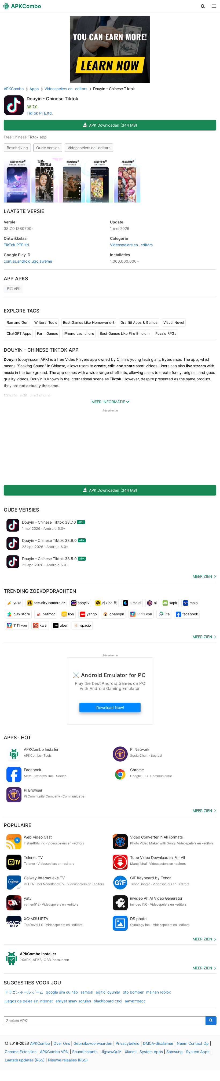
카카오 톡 (109, 603)
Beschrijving (17, 147)
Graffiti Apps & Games (138, 322)
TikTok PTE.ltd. (40, 113)
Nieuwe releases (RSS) (68, 1060)
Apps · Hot (17, 737)
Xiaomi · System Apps (144, 1051)
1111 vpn (20, 625)
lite (167, 614)
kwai (43, 625)
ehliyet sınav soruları (73, 1001)
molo (194, 603)
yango (92, 614)
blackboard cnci (108, 1001)
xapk (173, 603)
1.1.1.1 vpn (144, 614)
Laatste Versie (24, 211)
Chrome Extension (20, 1051)
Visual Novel (173, 322)
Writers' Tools (45, 322)
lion (71, 614)
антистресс (135, 1001)
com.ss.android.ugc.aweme (28, 261)
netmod (49, 614)
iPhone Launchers (79, 333)
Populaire (17, 825)
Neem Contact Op (193, 1043)
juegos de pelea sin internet (29, 1001)
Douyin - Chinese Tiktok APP (41, 350)
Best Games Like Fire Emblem (124, 333)
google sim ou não (62, 992)
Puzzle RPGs (165, 333)
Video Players (77, 359)
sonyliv (83, 603)
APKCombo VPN (54, 1051)
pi (155, 603)
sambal (86, 992)
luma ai (135, 603)
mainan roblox (158, 992)
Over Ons (61, 1043)
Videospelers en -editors (89, 147)
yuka (17, 603)
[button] (203, 6)
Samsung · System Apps (187, 1051)
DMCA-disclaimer (158, 1043)
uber (64, 625)
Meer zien (202, 576)
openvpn (116, 614)
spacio (85, 625)
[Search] (211, 1020)
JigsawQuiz (111, 1051)
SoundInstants (84, 1051)
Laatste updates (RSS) (25, 1060)
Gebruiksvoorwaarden (93, 1043)
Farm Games (47, 333)
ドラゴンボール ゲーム (24, 992)
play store (21, 614)
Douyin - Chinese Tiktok (52, 98)
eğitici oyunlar (108, 992)
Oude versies (47, 147)
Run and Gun (17, 322)
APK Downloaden (113, 125)
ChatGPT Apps (19, 333)
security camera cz (49, 603)
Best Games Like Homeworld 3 (89, 322)
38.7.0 (18, 228)
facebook (190, 614)
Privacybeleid (128, 1043)
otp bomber (133, 992)
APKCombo (14, 88)
